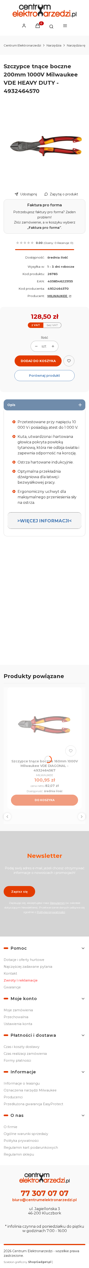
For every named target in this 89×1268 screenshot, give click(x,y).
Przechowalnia (16, 1017)
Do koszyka (45, 800)
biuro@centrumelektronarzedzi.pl (44, 1200)
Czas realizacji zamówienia (25, 1054)
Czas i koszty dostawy (21, 1047)
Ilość (44, 337)
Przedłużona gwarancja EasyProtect (33, 1104)
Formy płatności (17, 1060)
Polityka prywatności (21, 1141)
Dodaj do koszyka (38, 361)
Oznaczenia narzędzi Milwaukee (30, 1090)
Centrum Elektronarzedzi (22, 45)
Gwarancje (12, 987)
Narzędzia (54, 45)
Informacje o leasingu (22, 1083)
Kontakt (10, 973)
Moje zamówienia (18, 1010)
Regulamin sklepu (19, 1154)
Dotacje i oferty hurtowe (24, 960)
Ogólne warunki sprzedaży (26, 1134)
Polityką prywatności (51, 912)
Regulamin (57, 903)
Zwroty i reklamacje (21, 980)
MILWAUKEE (57, 296)
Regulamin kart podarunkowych (31, 1147)
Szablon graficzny (27, 1262)
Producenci (13, 1097)
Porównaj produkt (44, 376)
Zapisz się (19, 891)
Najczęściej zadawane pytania (28, 967)
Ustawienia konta (18, 1024)
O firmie (10, 1127)
